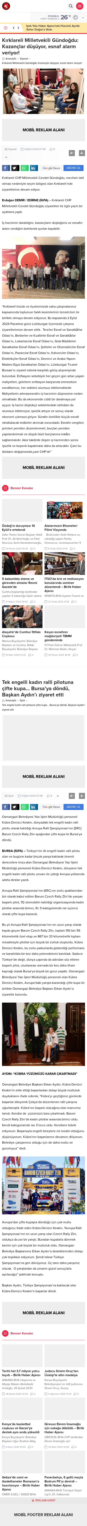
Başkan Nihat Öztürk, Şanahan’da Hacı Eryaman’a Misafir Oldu (50, 27)
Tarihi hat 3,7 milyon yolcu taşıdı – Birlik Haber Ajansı (21, 1373)
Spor (22, 700)
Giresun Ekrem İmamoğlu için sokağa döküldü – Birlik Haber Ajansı (64, 1428)
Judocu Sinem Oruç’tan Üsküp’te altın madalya (61, 1373)
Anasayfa (10, 58)
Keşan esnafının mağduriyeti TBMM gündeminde (58, 636)
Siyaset (24, 58)
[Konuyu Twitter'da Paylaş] (15, 168)
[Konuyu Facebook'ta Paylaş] (6, 168)
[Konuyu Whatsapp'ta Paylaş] (25, 168)
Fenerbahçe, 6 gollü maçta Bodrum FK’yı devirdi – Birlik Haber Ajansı (64, 1481)
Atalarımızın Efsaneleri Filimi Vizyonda (61, 528)
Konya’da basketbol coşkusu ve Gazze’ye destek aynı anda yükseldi (20, 1428)
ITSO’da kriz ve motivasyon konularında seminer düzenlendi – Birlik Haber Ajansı (64, 585)
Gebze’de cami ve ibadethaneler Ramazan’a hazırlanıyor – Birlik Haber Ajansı (21, 1483)
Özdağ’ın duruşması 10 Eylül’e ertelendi (18, 528)
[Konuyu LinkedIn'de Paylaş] (34, 168)
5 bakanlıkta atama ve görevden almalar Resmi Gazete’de (19, 583)
